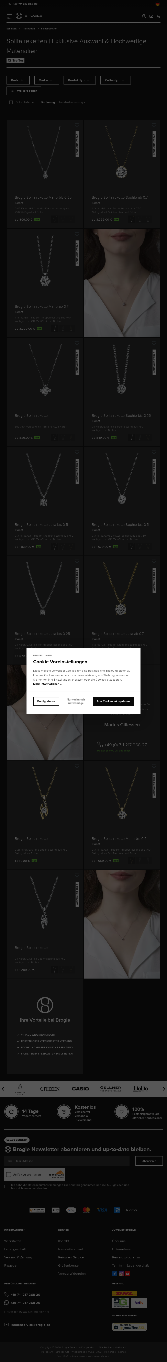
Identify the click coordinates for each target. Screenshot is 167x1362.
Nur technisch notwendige (76, 701)
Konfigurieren (46, 701)
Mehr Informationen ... (48, 684)
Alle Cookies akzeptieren (113, 701)
